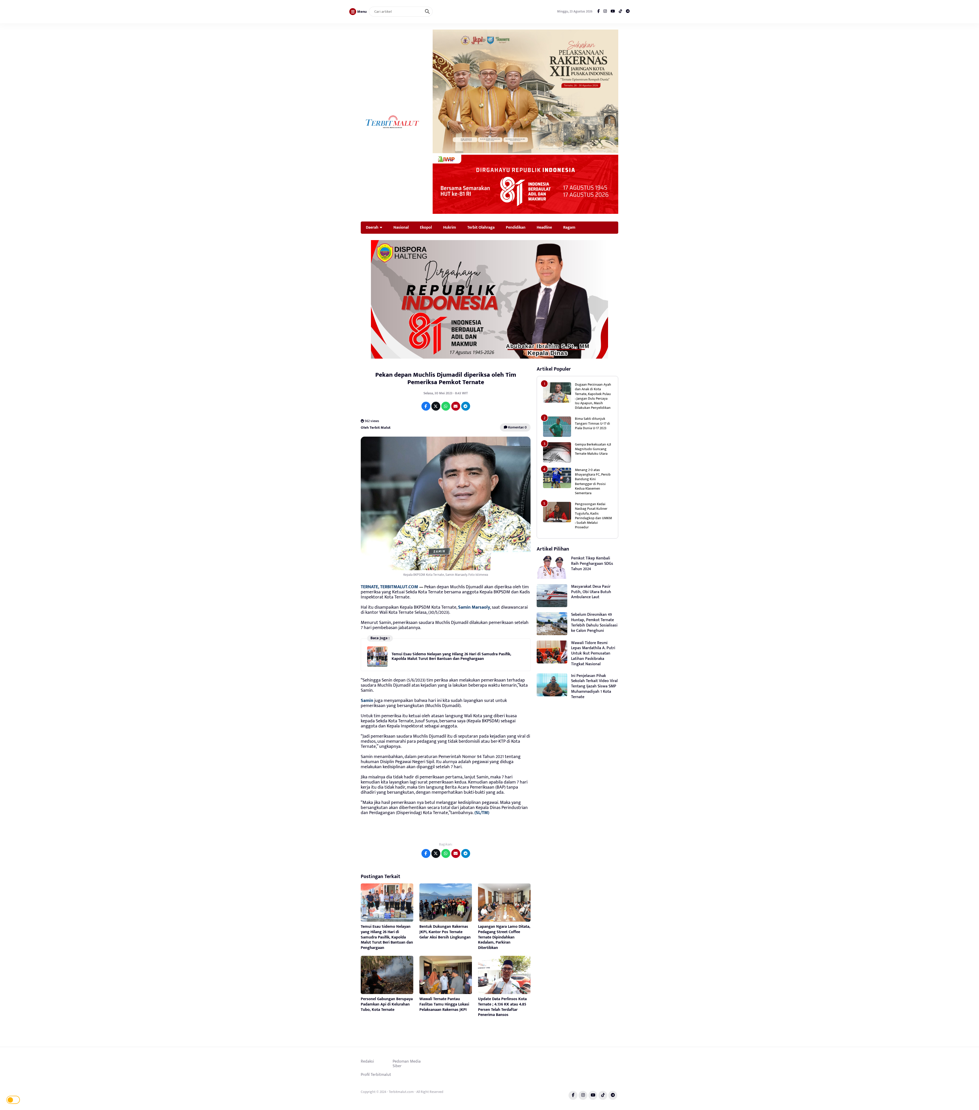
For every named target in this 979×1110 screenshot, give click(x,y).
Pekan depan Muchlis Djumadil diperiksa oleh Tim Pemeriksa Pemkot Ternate (445, 378)
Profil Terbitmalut (376, 1074)
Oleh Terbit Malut (376, 427)
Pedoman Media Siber (407, 1063)
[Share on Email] (455, 406)
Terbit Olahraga (481, 227)
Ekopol (426, 227)
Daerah (372, 227)
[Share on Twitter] (435, 406)
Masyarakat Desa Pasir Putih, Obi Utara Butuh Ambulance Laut (591, 592)
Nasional (401, 227)
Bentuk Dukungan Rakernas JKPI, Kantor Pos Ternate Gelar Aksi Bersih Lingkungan (445, 932)
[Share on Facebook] (425, 406)
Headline (544, 227)
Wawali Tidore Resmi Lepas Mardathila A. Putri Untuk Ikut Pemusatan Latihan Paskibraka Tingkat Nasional (593, 653)
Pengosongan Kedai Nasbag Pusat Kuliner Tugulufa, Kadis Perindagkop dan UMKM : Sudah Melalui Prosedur (593, 515)
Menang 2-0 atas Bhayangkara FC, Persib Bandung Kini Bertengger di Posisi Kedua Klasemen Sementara (593, 481)
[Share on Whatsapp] (445, 406)
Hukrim (449, 227)
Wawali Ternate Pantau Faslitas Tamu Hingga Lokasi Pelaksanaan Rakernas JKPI (444, 1004)
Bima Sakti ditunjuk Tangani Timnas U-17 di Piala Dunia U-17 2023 (592, 423)
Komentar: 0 (517, 427)
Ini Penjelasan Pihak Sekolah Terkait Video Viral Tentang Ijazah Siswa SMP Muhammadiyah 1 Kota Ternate (594, 686)
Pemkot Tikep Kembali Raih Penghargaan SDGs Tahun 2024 (592, 563)
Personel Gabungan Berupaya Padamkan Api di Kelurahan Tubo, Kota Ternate (387, 1004)
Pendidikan (515, 227)
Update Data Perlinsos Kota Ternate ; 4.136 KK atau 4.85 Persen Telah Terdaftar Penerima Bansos (502, 1007)
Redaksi (367, 1061)
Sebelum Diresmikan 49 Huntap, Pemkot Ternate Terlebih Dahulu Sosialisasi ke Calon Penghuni (594, 622)
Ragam (569, 227)
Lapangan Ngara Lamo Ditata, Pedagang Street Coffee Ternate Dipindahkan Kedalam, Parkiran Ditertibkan (504, 937)
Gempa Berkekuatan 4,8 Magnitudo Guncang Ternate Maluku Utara (593, 448)
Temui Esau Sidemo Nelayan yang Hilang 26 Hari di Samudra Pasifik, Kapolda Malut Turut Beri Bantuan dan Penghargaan (451, 656)
